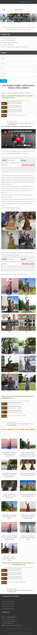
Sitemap (28, 632)
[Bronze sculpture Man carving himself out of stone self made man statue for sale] (28, 443)
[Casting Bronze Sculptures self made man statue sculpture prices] (28, 506)
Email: (10, 617)
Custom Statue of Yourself (8, 608)
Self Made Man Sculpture (8, 606)
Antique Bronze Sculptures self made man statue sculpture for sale (9, 454)
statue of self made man (19, 27)
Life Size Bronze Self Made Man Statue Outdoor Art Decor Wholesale (9, 475)
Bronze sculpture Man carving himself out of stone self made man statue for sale (28, 454)
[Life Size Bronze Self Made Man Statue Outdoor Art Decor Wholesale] (9, 464)
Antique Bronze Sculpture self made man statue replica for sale (27, 537)
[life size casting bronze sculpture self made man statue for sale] (9, 485)
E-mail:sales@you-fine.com (25, 2)
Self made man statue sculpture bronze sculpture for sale (9, 558)
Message (9, 27)
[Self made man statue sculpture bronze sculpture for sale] (9, 548)
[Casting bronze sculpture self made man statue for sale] (28, 485)
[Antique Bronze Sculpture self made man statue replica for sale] (28, 527)
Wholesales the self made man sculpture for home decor (9, 517)
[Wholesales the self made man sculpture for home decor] (9, 506)
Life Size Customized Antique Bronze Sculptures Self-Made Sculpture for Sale (9, 537)
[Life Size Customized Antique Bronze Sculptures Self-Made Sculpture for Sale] (9, 527)
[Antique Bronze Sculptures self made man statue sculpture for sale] (9, 443)
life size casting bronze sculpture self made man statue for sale (9, 496)
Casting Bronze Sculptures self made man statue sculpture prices (28, 517)
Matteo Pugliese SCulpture (8, 601)
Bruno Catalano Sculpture (8, 603)
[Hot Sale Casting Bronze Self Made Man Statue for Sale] (28, 464)
